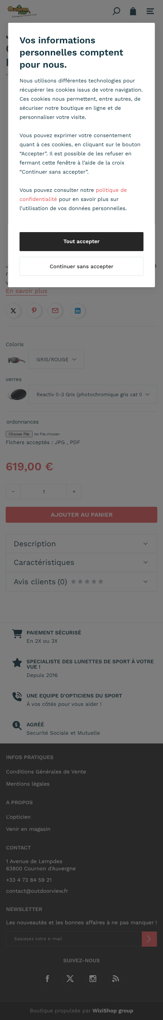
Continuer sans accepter (81, 267)
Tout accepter (81, 242)
